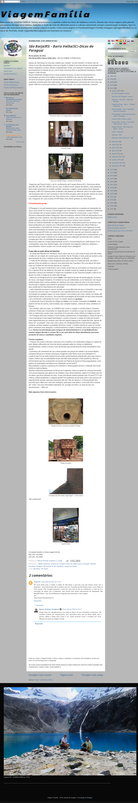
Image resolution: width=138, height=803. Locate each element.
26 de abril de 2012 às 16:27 (72, 609)
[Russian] (133, 41)
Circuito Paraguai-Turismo (120, 93)
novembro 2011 (117, 163)
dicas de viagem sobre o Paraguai (78, 564)
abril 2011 (115, 141)
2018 (112, 188)
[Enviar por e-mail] (71, 561)
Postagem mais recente (40, 675)
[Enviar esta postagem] (67, 561)
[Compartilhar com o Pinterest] (79, 561)
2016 (112, 181)
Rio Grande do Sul (49, 566)
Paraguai (39, 566)
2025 (112, 206)
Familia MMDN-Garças (11, 82)
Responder (37, 601)
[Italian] (125, 41)
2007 (112, 76)
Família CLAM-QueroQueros (13, 87)
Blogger (89, 797)
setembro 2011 (117, 156)
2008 (112, 79)
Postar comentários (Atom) (43, 680)
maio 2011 (116, 144)
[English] (109, 41)
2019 (112, 191)
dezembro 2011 (117, 166)
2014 (112, 175)
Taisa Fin (37, 582)
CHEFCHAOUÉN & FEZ (14, 137)
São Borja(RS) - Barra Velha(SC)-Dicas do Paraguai (123, 110)
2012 (112, 169)
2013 (112, 172)
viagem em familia (70, 566)
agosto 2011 (116, 153)
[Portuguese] (109, 43)
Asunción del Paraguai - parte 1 (122, 96)
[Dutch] (129, 41)
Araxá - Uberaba (117, 132)
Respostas (39, 605)
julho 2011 (115, 150)
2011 (112, 88)
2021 (112, 197)
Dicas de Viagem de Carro (117, 228)
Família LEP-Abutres (11, 85)
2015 (112, 178)
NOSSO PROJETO (10, 74)
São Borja (60, 566)
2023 (112, 203)
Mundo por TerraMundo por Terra (14, 98)
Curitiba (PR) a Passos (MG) (121, 119)
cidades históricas (44, 564)
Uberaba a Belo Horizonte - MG (122, 138)
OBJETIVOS (8, 71)
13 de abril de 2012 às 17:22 (51, 582)
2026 (112, 209)
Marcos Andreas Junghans (49, 609)
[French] (113, 41)
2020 (112, 194)
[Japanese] (113, 43)
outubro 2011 (117, 160)
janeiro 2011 (116, 91)
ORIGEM (7, 66)
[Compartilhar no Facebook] (77, 561)
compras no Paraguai (58, 564)
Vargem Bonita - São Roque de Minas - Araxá (122, 128)
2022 (112, 200)
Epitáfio (8, 110)
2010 (112, 85)
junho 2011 (116, 147)
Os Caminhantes (12, 108)
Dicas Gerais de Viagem (116, 225)
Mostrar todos (20, 142)
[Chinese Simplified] (125, 43)
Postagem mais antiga (92, 675)
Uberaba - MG (117, 135)
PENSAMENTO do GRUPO (13, 68)
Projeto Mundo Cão (13, 135)
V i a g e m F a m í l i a (44, 14)
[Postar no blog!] (73, 561)
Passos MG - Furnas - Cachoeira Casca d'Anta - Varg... (123, 123)
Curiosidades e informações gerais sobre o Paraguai (123, 115)
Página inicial (66, 675)
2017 (112, 184)
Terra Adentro (11, 115)
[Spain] (121, 41)
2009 (112, 82)
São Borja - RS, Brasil (40, 569)
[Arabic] (121, 43)
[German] (117, 41)
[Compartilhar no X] (75, 561)
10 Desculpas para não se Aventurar (120, 231)
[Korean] (117, 43)
